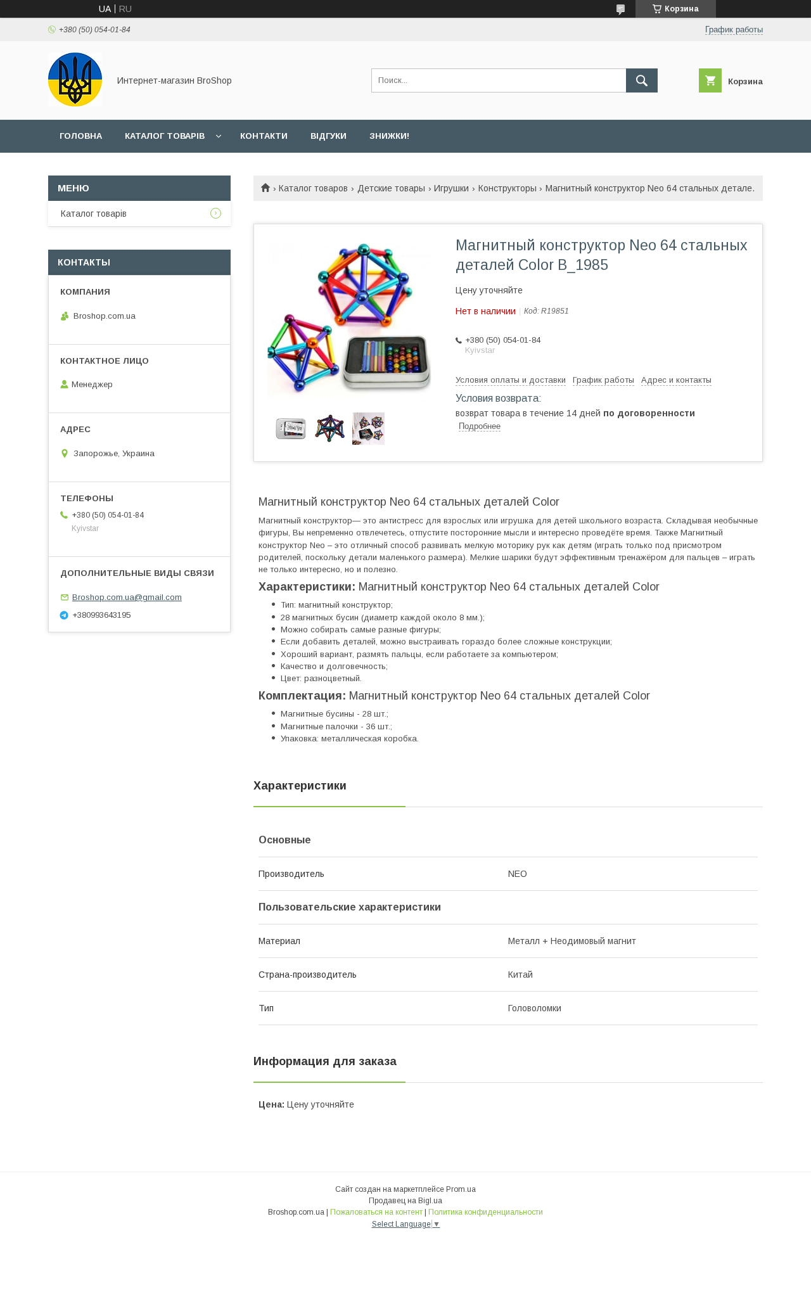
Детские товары (391, 188)
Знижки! (389, 136)
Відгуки (328, 136)
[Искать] (642, 80)
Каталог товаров (313, 188)
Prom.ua (461, 1189)
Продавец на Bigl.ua (405, 1200)
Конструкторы (507, 188)
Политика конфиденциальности (485, 1212)
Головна (81, 136)
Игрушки (451, 188)
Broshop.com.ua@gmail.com (127, 597)
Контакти (264, 136)
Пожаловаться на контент (376, 1212)
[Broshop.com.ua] (75, 103)
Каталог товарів (165, 136)
